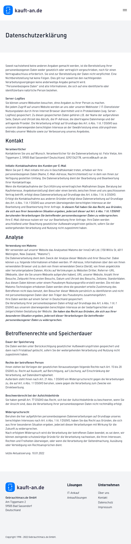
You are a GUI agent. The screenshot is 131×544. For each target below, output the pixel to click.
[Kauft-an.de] (22, 10)
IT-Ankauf (73, 492)
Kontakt (102, 497)
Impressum (105, 507)
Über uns (103, 492)
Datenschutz (105, 502)
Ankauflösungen (77, 497)
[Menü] (125, 10)
